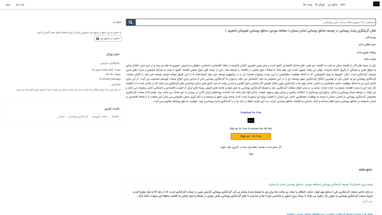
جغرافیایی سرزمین (110, 63)
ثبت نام (20, 4)
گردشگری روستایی (78, 117)
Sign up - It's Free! (250, 136)
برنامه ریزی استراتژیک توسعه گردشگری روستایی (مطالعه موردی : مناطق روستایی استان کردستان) (321, 184)
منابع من (332, 5)
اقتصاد (115, 117)
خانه (343, 5)
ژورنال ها (320, 5)
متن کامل (367, 201)
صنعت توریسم (99, 117)
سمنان (61, 117)
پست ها (307, 5)
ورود (8, 4)
